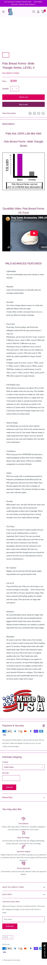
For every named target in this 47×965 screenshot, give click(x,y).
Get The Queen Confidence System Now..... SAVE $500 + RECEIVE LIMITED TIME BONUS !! (23, 3)
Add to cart (23, 97)
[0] (42, 11)
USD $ (6, 937)
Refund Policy (7, 797)
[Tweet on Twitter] (38, 113)
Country (5, 762)
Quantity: (5, 89)
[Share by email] (43, 113)
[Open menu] (3, 12)
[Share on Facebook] (30, 113)
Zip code (5, 773)
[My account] (38, 11)
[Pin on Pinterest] (34, 113)
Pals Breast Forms (10, 73)
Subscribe (10, 926)
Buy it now (23, 105)
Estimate (9, 787)
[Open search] (34, 11)
